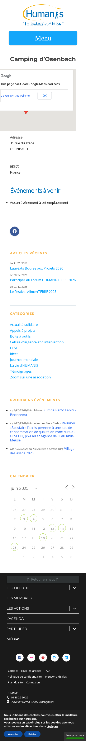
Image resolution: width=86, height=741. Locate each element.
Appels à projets (22, 330)
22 (71, 538)
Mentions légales (56, 676)
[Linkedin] (66, 657)
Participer (17, 629)
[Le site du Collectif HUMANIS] (43, 14)
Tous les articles (31, 671)
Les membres (19, 598)
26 (14, 510)
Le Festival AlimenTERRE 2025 (33, 291)
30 (52, 510)
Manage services (75, 735)
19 (43, 538)
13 (52, 529)
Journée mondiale (24, 359)
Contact (13, 671)
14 (62, 529)
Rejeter (32, 734)
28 (62, 547)
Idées (14, 354)
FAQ (47, 671)
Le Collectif (18, 588)
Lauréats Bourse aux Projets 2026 (36, 268)
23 (14, 547)
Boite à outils (20, 336)
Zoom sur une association (30, 377)
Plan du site (15, 682)
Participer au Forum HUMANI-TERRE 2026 (43, 280)
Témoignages (21, 371)
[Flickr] (31, 657)
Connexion (33, 682)
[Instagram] (55, 657)
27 (52, 547)
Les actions (18, 608)
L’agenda (15, 619)
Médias (13, 639)
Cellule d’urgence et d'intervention (37, 342)
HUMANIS (13, 693)
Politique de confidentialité (25, 676)
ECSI (13, 348)
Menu (43, 38)
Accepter (13, 734)
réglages (52, 726)
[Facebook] (19, 657)
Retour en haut (43, 579)
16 (14, 538)
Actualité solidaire (24, 324)
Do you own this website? (15, 95)
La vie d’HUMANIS (24, 365)
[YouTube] (43, 657)
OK (45, 95)
